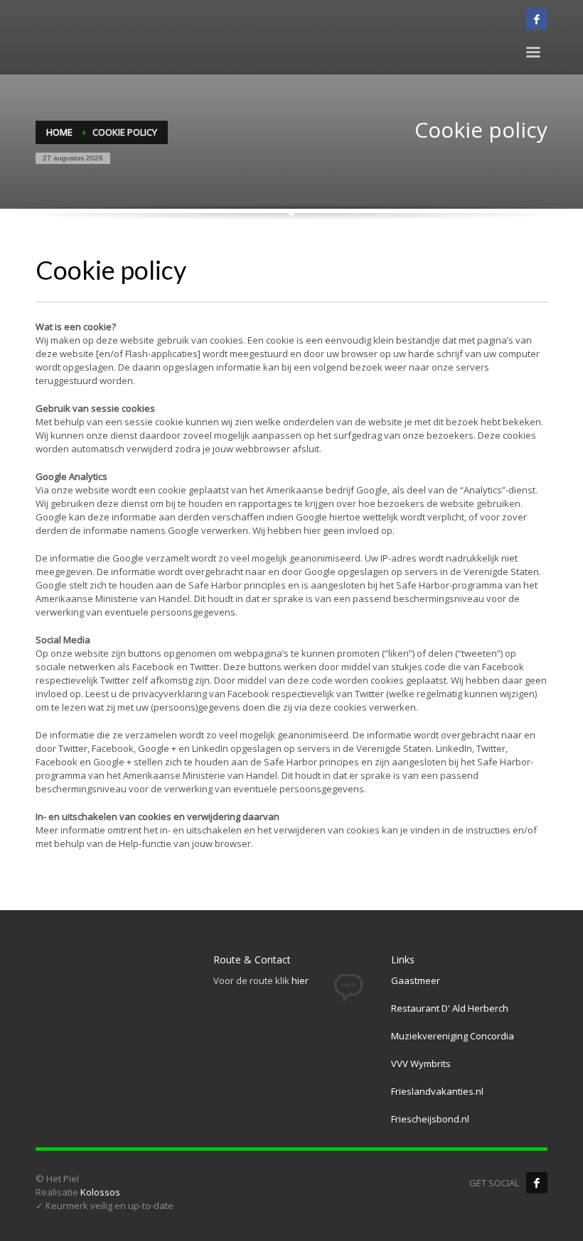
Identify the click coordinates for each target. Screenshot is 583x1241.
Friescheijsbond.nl (430, 1118)
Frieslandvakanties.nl (437, 1091)
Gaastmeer (415, 980)
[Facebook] (536, 1182)
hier (300, 980)
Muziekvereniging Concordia (452, 1035)
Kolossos (100, 1192)
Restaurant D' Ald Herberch (449, 1008)
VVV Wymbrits (421, 1063)
